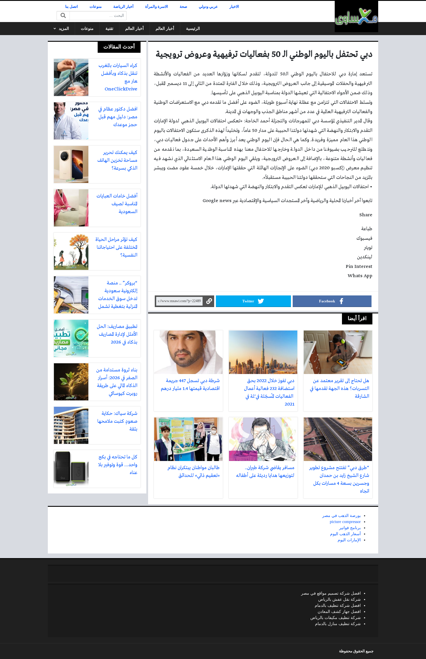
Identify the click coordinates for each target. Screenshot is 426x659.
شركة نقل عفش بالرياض (339, 599)
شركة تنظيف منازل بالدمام (338, 624)
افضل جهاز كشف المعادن (339, 611)
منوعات (96, 7)
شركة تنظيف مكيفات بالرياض (335, 618)
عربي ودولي (208, 7)
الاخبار (234, 7)
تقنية (109, 28)
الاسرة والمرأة (156, 7)
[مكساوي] (356, 16)
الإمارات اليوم (349, 540)
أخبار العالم (165, 28)
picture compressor (345, 522)
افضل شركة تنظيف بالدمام (338, 605)
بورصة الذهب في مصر (341, 515)
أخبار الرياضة (123, 7)
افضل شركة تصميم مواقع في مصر (331, 593)
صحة (183, 7)
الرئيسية (193, 28)
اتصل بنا (71, 7)
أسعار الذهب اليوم (345, 534)
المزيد (64, 28)
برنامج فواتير (350, 528)
